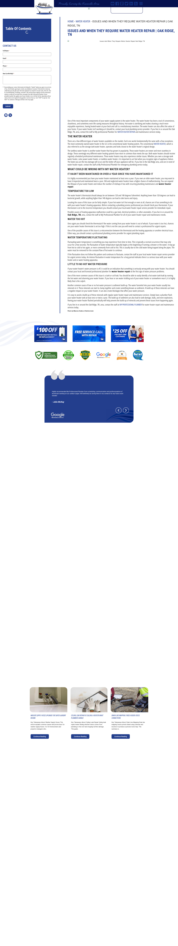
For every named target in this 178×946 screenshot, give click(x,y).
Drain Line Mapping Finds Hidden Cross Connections (126, 716)
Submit (8, 106)
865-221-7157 (128, 10)
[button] (6, 115)
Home (71, 21)
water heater (160, 143)
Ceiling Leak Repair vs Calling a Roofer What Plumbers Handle (87, 716)
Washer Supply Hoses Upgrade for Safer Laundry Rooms (48, 716)
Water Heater (83, 21)
